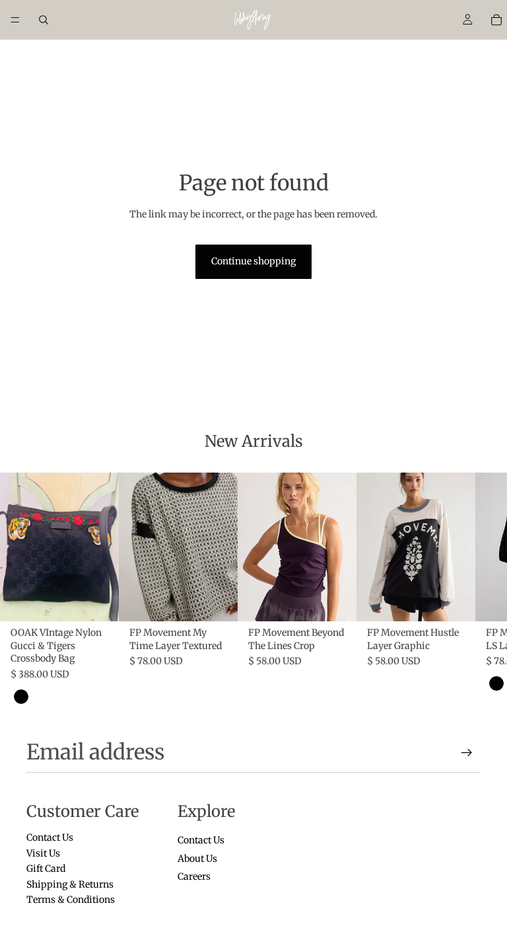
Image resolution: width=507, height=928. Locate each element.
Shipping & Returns (70, 884)
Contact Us (49, 837)
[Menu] (15, 20)
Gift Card (45, 868)
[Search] (43, 19)
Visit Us (43, 853)
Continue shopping (253, 261)
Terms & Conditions (70, 900)
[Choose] (217, 601)
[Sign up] (467, 753)
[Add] (98, 601)
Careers (194, 876)
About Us (197, 859)
